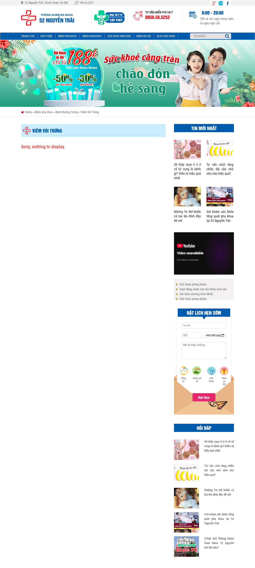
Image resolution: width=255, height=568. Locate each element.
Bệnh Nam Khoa (92, 36)
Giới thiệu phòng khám (193, 284)
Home (28, 112)
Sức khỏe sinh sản (119, 36)
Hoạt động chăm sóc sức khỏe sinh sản (203, 289)
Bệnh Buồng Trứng (66, 112)
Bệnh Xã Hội (143, 36)
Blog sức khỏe (166, 36)
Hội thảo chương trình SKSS (196, 294)
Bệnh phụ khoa (67, 36)
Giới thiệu (46, 36)
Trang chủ (28, 36)
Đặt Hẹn (204, 397)
